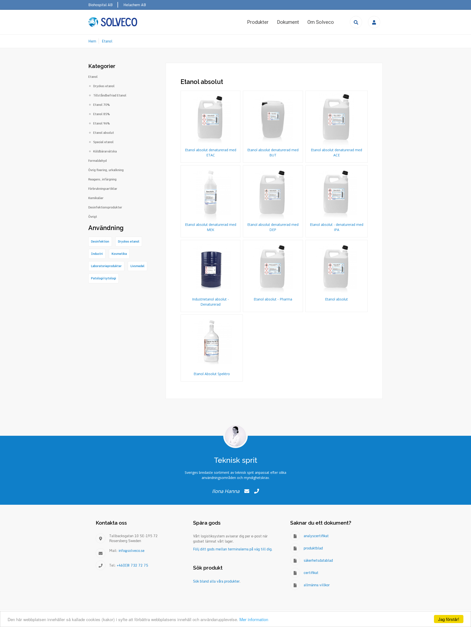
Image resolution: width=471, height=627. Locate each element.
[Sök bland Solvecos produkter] (356, 22)
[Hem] (112, 22)
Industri (97, 253)
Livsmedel (137, 266)
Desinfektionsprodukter (105, 207)
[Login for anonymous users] (374, 22)
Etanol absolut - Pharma (273, 299)
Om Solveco (320, 22)
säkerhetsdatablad (318, 560)
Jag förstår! (448, 619)
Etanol (107, 41)
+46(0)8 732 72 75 (132, 565)
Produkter (258, 22)
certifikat (311, 572)
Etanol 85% (101, 114)
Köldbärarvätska (105, 151)
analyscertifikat (316, 536)
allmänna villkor (317, 585)
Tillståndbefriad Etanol (109, 95)
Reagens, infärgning (102, 179)
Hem (92, 41)
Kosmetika (119, 253)
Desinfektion (100, 241)
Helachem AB (134, 5)
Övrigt (92, 217)
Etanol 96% (101, 123)
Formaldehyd (97, 161)
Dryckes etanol (104, 86)
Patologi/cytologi (103, 278)
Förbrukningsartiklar (102, 189)
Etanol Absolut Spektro (212, 373)
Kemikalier (96, 198)
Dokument (288, 22)
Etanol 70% (101, 105)
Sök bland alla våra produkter (216, 581)
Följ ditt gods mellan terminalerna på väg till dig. (232, 549)
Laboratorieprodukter (106, 266)
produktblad (313, 548)
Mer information (253, 619)
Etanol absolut (336, 299)
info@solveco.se (131, 550)
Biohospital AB (100, 5)
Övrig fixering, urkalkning (106, 170)
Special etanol (103, 142)
